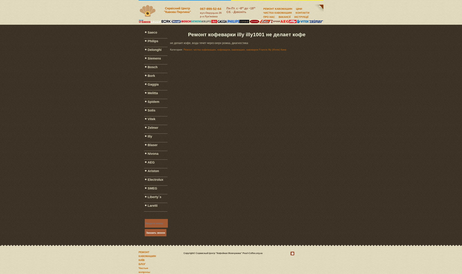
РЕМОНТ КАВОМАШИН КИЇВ (147, 256)
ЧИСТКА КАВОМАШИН (277, 12)
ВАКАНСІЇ (285, 16)
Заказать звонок (155, 232)
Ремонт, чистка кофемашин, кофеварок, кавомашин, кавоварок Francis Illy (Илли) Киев (235, 49)
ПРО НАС (269, 16)
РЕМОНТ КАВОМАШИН (277, 8)
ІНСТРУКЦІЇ (301, 16)
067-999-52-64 (210, 9)
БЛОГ (142, 264)
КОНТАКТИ (302, 12)
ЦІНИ (299, 8)
